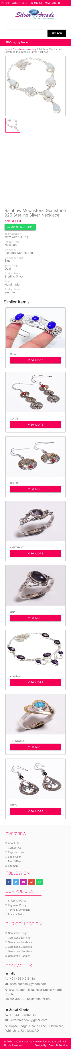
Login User (14, 856)
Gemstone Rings (17, 933)
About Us (13, 843)
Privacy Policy (16, 914)
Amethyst (15, 676)
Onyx (13, 354)
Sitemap (12, 865)
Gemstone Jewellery (24, 49)
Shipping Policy (16, 900)
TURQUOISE (17, 740)
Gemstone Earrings (18, 937)
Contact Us (14, 847)
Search (57, 33)
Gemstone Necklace (19, 951)
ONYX (13, 611)
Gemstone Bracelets (19, 946)
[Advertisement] (35, 170)
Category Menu (18, 42)
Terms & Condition (18, 909)
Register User (15, 852)
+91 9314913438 (21, 227)
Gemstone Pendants (19, 942)
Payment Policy (16, 905)
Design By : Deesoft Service (51, 1045)
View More (35, 360)
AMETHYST (17, 547)
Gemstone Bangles (18, 955)
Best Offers (14, 861)
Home (7, 49)
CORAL (14, 418)
